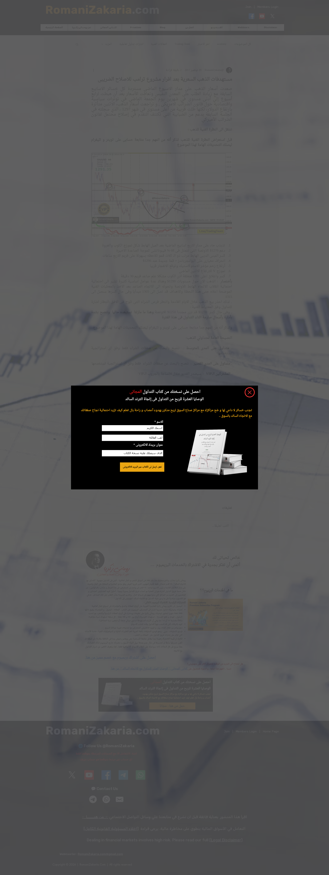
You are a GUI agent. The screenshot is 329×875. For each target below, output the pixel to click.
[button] (250, 392)
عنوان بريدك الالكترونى (149, 445)
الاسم (159, 422)
